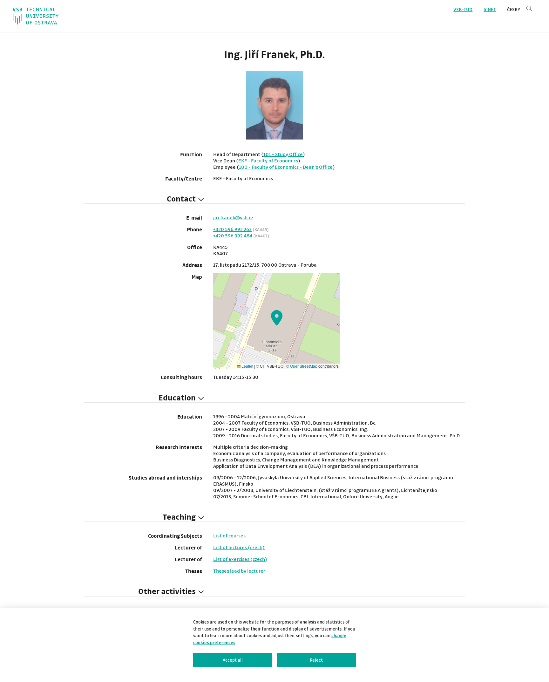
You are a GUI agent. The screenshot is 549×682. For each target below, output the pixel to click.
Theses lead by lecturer (239, 571)
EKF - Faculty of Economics (268, 160)
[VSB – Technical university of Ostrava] (35, 16)
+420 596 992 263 (232, 229)
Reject (316, 660)
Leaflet (247, 366)
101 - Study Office (283, 154)
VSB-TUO (462, 9)
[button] (276, 317)
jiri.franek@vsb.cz (233, 217)
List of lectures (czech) (239, 547)
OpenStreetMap (303, 366)
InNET (490, 9)
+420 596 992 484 (232, 235)
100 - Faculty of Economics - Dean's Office (286, 167)
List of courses (229, 535)
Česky (513, 9)
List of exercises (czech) (240, 559)
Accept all (233, 660)
